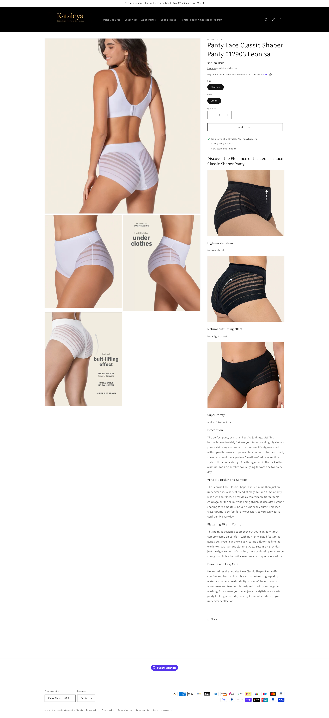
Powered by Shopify (74, 710)
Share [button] (214, 619)
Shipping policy (143, 710)
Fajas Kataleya (58, 710)
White (214, 100)
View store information (223, 148)
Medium (215, 87)
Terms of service (125, 710)
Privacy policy (108, 710)
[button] (266, 19)
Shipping (211, 68)
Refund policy (92, 710)
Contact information (162, 710)
